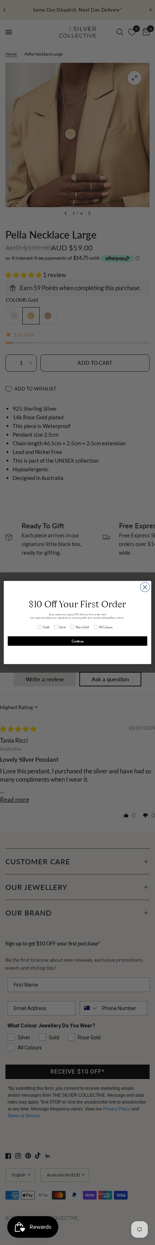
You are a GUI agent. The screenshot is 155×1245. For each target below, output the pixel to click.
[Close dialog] (145, 587)
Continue (77, 641)
